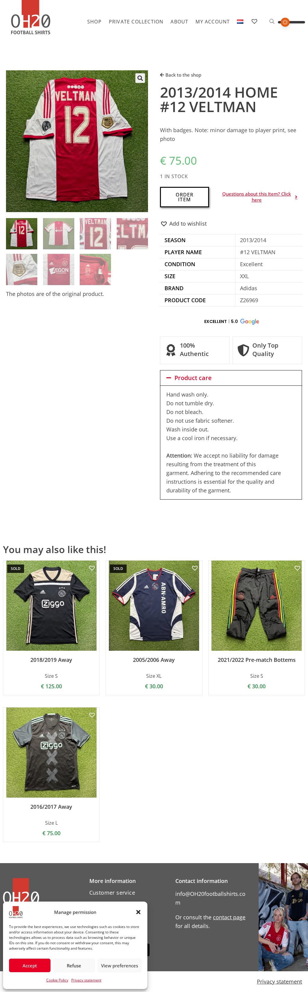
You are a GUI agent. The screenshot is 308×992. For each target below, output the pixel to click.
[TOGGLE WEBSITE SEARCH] (272, 22)
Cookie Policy (57, 980)
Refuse (74, 966)
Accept (30, 966)
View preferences (119, 966)
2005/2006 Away (154, 660)
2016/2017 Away (51, 807)
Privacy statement (86, 980)
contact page (229, 917)
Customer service (112, 893)
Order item (185, 197)
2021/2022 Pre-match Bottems (257, 660)
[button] (138, 912)
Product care (193, 378)
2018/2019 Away (51, 660)
